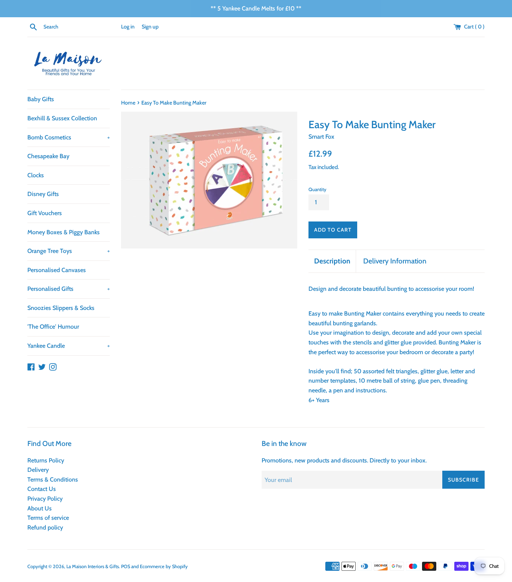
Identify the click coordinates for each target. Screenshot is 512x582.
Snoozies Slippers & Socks (60, 307)
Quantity (317, 189)
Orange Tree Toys (68, 250)
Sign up (150, 26)
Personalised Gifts (68, 288)
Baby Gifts (40, 99)
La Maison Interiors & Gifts (92, 566)
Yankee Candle (68, 345)
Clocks (35, 175)
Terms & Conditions (52, 479)
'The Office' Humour (53, 326)
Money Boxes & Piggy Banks (63, 232)
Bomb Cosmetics (68, 137)
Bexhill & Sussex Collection (62, 118)
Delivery (38, 469)
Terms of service (48, 517)
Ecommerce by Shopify (164, 566)
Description (332, 261)
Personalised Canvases (56, 270)
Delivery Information (395, 261)
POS (125, 566)
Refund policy (45, 527)
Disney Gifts (43, 193)
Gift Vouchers (44, 213)
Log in (128, 26)
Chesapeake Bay (48, 156)
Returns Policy (45, 460)
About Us (39, 508)
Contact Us (41, 488)
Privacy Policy (45, 498)
